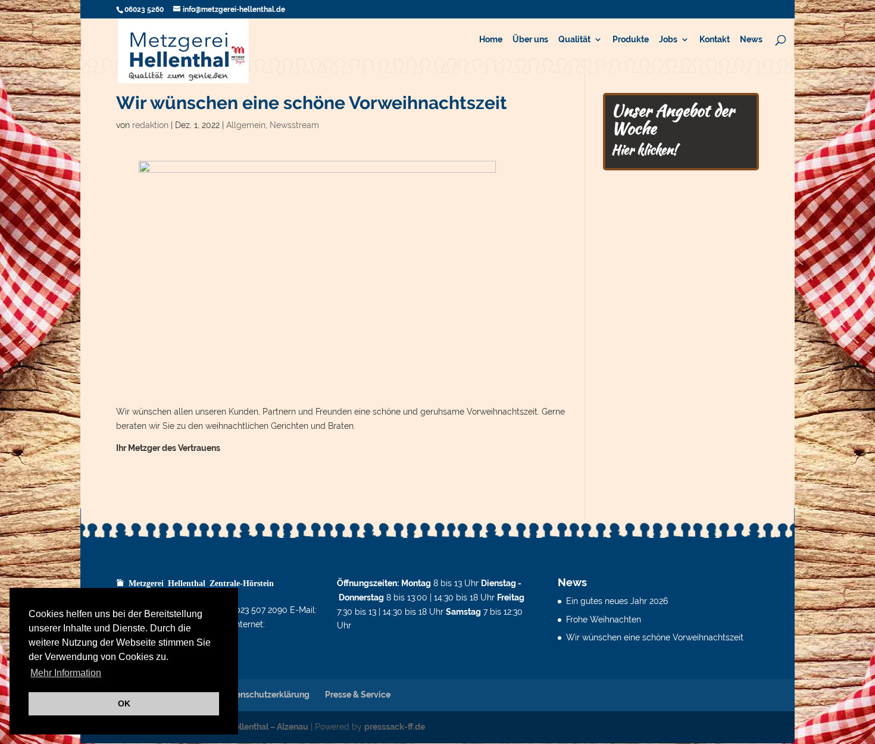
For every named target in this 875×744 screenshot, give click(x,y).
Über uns (530, 39)
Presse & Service (357, 694)
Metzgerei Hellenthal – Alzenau (248, 726)
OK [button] (124, 703)
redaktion (150, 125)
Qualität (574, 39)
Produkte (630, 39)
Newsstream (294, 125)
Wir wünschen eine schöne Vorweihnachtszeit (654, 637)
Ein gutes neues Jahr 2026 (617, 601)
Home (490, 39)
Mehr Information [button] (65, 673)
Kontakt (714, 39)
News (751, 39)
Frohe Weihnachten (603, 619)
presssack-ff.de (394, 726)
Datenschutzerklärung (266, 694)
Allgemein (245, 125)
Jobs (668, 39)
